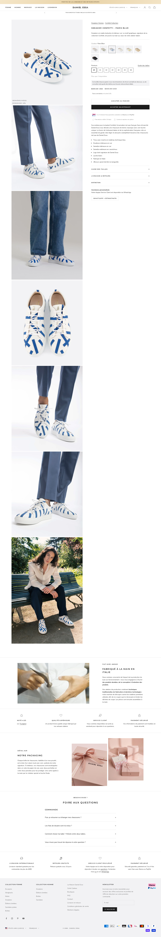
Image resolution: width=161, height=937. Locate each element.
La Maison (39, 7)
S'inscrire (110, 909)
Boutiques (70, 892)
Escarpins (8, 889)
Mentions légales (73, 910)
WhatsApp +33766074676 (105, 198)
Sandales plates (11, 907)
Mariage (28, 7)
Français (134, 7)
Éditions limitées (11, 903)
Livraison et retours (74, 903)
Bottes (7, 911)
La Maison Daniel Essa (75, 885)
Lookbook (52, 7)
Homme (17, 7)
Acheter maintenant (120, 107)
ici (96, 872)
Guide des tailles (144, 65)
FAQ (68, 895)
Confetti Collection (111, 23)
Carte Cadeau (72, 888)
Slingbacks (9, 893)
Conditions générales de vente (78, 906)
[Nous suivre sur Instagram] (12, 918)
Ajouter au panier (120, 101)
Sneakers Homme (97, 23)
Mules (7, 896)
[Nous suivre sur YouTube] (23, 918)
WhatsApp (105, 872)
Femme (8, 7)
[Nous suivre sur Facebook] (6, 918)
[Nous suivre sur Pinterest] (18, 918)
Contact (70, 899)
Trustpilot (23, 724)
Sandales (39, 900)
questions (104, 869)
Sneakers (8, 900)
